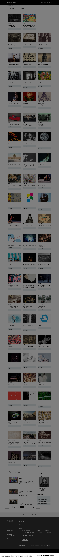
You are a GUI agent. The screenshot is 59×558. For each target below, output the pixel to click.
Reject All (45, 555)
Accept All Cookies (51, 555)
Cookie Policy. (3, 557)
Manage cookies (39, 555)
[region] (29, 555)
